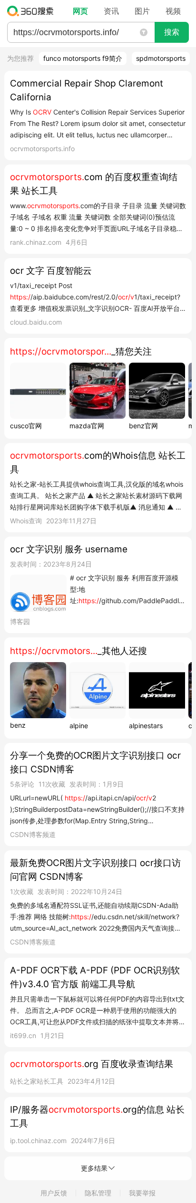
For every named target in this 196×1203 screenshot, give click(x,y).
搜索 (171, 32)
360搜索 (32, 11)
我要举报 (142, 1193)
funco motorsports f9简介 (82, 58)
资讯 (111, 11)
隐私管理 (98, 1193)
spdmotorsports (161, 58)
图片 (142, 11)
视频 (173, 11)
